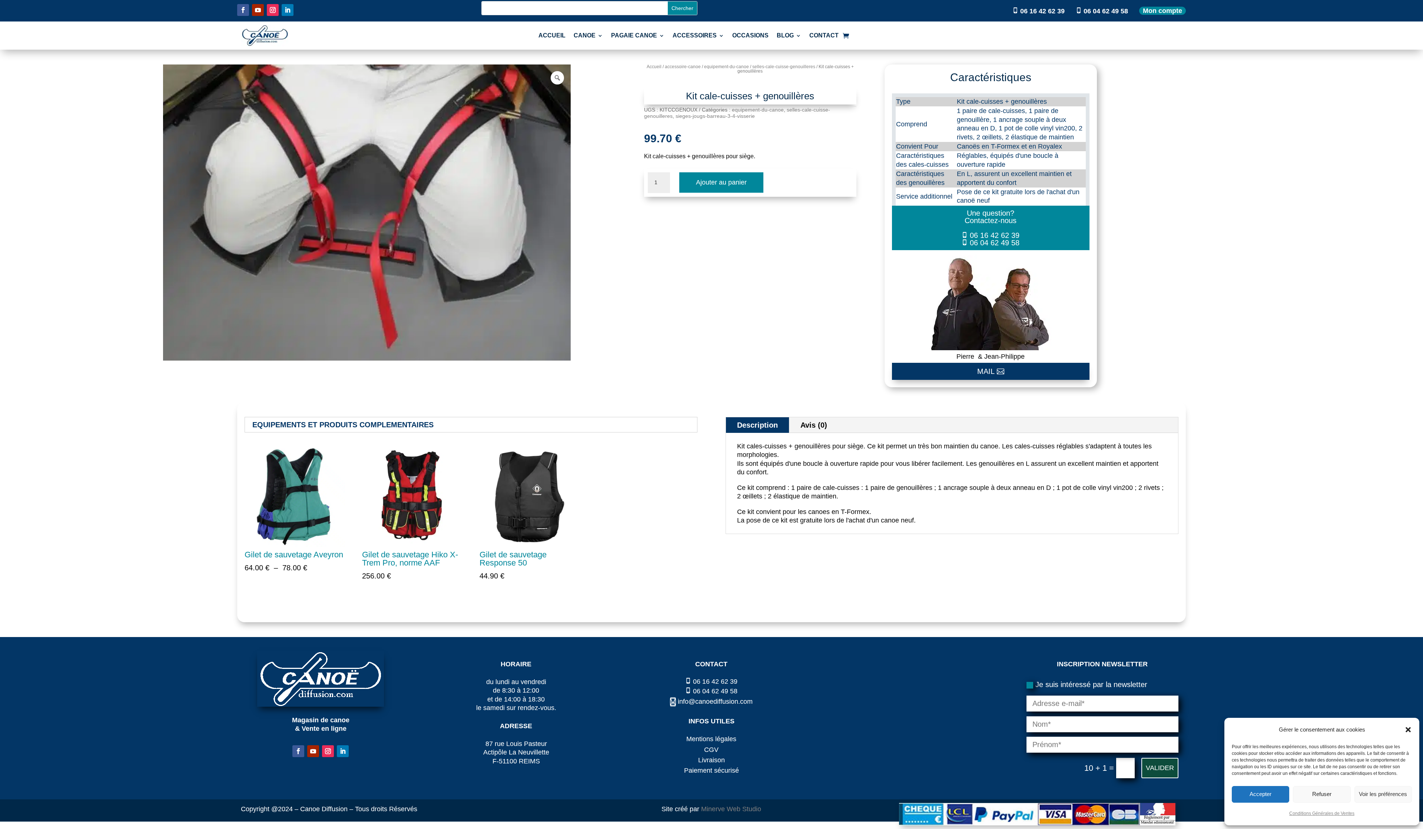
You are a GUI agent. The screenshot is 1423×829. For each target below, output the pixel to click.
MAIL (986, 371)
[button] (1408, 729)
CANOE (585, 35)
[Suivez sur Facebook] (243, 10)
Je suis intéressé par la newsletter (1091, 684)
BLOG (785, 35)
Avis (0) (813, 425)
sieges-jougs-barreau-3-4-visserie (715, 116)
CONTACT (824, 35)
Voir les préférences (1383, 794)
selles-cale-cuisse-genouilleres (783, 66)
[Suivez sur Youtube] (258, 10)
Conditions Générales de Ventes (1321, 813)
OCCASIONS (750, 35)
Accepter (1260, 794)
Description (757, 425)
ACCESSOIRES (695, 35)
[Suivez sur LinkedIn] (287, 10)
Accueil (654, 66)
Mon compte (1162, 10)
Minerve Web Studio (731, 809)
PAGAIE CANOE (634, 35)
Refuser (1321, 794)
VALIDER (1160, 768)
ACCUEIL (551, 35)
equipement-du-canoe (726, 66)
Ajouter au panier (721, 182)
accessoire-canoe (683, 66)
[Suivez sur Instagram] (273, 10)
